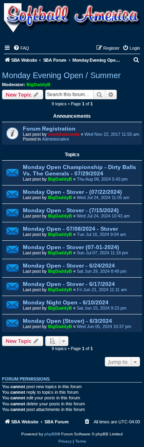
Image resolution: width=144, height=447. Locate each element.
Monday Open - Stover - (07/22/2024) (72, 192)
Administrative (55, 139)
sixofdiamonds (64, 134)
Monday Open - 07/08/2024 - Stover (70, 229)
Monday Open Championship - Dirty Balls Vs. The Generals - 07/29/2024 (79, 170)
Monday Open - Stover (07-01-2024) (71, 247)
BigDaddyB (38, 84)
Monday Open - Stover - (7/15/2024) (71, 210)
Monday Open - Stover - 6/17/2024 (69, 284)
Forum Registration (49, 128)
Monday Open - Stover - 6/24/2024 (69, 265)
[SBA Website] (72, 18)
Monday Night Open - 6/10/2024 (65, 302)
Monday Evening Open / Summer (61, 75)
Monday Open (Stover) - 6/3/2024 (67, 321)
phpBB (50, 434)
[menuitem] (21, 48)
